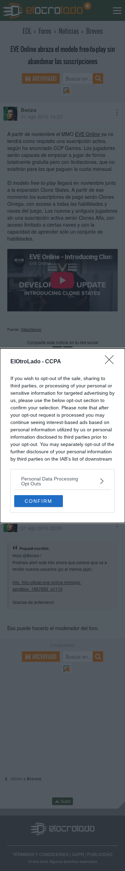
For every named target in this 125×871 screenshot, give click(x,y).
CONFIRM (38, 501)
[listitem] (62, 481)
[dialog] (62, 435)
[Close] (111, 362)
